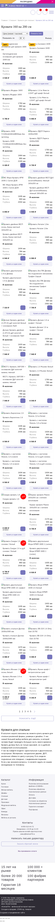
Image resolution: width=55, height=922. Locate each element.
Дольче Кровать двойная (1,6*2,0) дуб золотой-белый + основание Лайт (13, 333)
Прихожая (5, 802)
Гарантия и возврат (36, 807)
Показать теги (36, 33)
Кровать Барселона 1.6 (13, 417)
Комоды (4, 812)
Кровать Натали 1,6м (39, 228)
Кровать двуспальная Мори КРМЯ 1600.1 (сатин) (39, 551)
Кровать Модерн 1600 (12, 95)
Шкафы (4, 793)
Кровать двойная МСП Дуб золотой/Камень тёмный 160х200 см (39, 190)
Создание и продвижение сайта (12, 913)
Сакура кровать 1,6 (11, 499)
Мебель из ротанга (8, 818)
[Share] (4, 918)
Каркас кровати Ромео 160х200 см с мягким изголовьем (39, 507)
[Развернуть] (6, 918)
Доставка (32, 798)
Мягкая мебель (7, 790)
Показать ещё (27, 718)
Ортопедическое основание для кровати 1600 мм (13, 57)
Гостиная (4, 787)
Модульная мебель (8, 805)
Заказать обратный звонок (27, 844)
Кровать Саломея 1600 (40, 48)
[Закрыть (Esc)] (1, 918)
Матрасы (4, 815)
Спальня (12, 20)
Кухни (3, 784)
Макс (7, 5)
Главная (4, 20)
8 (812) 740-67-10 (16, 6)
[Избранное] (39, 12)
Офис (3, 808)
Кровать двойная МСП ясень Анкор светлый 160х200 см (12, 237)
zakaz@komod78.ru (27, 834)
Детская (4, 799)
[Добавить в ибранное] (24, 48)
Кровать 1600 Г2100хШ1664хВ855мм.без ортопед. (14, 144)
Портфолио (33, 810)
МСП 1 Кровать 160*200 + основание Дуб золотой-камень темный (14, 379)
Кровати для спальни (26, 20)
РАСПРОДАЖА (26, 2)
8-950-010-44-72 (27, 827)
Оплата (32, 795)
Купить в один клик (14, 84)
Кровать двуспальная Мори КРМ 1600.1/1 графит (12, 595)
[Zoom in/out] (9, 918)
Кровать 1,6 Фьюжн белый (41, 371)
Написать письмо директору (27, 838)
